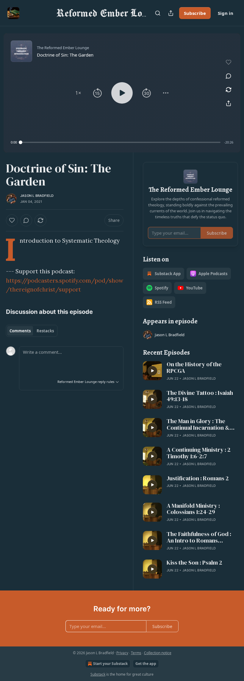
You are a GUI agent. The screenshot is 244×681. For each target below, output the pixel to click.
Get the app (145, 663)
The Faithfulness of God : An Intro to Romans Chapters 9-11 (199, 537)
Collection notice (157, 652)
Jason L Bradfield (37, 196)
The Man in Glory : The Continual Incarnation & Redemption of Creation (199, 424)
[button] (78, 92)
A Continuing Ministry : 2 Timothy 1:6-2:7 (199, 453)
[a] (152, 370)
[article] (190, 371)
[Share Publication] (171, 13)
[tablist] (31, 331)
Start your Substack (110, 663)
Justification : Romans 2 (198, 478)
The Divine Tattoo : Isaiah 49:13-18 (200, 396)
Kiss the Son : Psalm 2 (194, 563)
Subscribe (195, 13)
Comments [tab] (20, 331)
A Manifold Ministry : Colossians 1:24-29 (193, 509)
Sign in (225, 13)
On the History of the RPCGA (194, 367)
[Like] (12, 220)
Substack (97, 674)
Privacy (122, 652)
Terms (136, 652)
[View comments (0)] (228, 76)
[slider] (120, 142)
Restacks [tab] (45, 331)
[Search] (158, 13)
